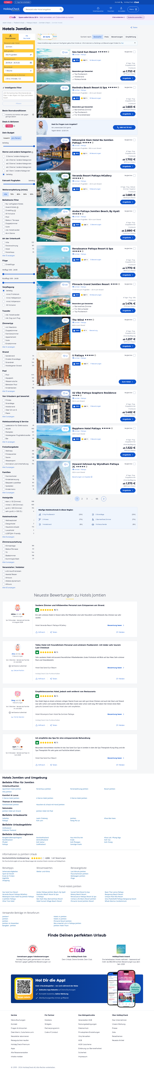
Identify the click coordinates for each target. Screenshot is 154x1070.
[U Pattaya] (53, 369)
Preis (107, 37)
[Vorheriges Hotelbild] (39, 65)
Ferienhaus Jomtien (43, 789)
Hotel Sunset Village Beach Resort (49, 901)
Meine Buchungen (18, 1020)
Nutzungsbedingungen (87, 1024)
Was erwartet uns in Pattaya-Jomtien (67, 923)
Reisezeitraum (9, 59)
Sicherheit (82, 1053)
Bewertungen (117, 37)
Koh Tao (107, 840)
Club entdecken (118, 17)
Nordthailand (7, 840)
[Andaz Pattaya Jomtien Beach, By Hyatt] (53, 225)
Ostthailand (6, 828)
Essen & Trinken (8, 876)
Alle (5, 194)
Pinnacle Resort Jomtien (63, 921)
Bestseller (98, 37)
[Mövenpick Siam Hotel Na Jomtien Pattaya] (53, 153)
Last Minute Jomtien (78, 871)
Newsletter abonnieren (20, 1036)
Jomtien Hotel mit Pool (44, 811)
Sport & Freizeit (8, 874)
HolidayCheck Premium (20, 1044)
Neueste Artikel (118, 1040)
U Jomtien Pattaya (9, 899)
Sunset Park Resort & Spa (80, 892)
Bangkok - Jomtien (9, 925)
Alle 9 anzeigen (8, 467)
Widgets (48, 1024)
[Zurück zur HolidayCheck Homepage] (11, 9)
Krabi (72, 840)
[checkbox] (18, 115)
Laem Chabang (42, 818)
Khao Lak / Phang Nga (112, 837)
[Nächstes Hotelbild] (67, 65)
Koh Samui (40, 842)
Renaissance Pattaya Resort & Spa (92, 248)
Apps (13, 1048)
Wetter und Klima (43, 871)
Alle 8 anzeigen (8, 537)
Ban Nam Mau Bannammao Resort (50, 899)
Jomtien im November (10, 923)
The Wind (78, 319)
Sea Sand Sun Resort (84, 52)
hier (122, 43)
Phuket (5, 842)
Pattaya (5, 820)
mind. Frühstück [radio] (12, 294)
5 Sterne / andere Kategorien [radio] (17, 156)
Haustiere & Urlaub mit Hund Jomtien (50, 804)
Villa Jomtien (7, 792)
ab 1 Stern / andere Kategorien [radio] (18, 171)
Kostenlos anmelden (135, 17)
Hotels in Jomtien (60, 916)
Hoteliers (48, 1020)
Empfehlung (131, 37)
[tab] (10, 37)
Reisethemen (117, 1036)
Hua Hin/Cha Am (76, 837)
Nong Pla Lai (75, 820)
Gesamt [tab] (6, 138)
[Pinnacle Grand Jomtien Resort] (53, 298)
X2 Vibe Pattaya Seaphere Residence (94, 392)
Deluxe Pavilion (19, 670)
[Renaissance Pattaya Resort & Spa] (53, 262)
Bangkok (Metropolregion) (12, 837)
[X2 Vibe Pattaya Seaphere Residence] (53, 406)
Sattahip (5, 818)
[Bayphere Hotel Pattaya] (53, 442)
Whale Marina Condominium (116, 901)
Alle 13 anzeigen (8, 256)
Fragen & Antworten (19, 1028)
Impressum (82, 1057)
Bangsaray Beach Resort (114, 894)
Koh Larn (39, 820)
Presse (114, 1028)
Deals (7, 2)
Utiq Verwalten (84, 1036)
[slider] (34, 146)
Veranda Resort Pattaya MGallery (92, 175)
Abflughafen (9, 51)
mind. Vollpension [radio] (13, 301)
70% (12, 194)
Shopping (6, 880)
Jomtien (73, 818)
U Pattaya (78, 355)
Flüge (73, 878)
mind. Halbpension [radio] (13, 298)
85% (18, 194)
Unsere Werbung (118, 1024)
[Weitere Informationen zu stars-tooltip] (32, 152)
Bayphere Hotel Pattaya (86, 428)
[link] (98, 9)
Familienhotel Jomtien (10, 804)
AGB (80, 1040)
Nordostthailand (42, 837)
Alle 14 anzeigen (8, 347)
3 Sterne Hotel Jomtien (78, 798)
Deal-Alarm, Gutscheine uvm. (22, 1032)
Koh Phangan (75, 842)
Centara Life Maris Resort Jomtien (83, 899)
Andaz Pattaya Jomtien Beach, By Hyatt (96, 211)
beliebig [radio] (9, 174)
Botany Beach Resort (78, 894)
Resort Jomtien (109, 789)
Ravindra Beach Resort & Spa (89, 87)
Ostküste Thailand (9, 830)
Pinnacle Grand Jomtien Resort (91, 284)
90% (25, 194)
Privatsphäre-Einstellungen (89, 1032)
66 (97, 499)
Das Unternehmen (119, 1020)
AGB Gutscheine (84, 1044)
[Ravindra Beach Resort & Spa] (53, 101)
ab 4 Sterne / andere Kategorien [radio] (18, 160)
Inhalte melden (17, 1057)
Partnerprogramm (52, 1028)
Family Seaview (19, 717)
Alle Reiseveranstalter (19, 1053)
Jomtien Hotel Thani (61, 925)
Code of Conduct (51, 1032)
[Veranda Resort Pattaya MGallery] (53, 189)
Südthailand (41, 844)
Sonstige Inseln (76, 844)
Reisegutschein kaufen (20, 1040)
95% (31, 194)
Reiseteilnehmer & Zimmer (14, 75)
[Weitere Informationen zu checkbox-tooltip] (33, 114)
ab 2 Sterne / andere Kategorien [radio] (18, 167)
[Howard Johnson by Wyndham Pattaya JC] (53, 477)
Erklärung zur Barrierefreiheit (90, 1048)
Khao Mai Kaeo (110, 818)
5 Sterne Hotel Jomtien (10, 798)
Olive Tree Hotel (8, 901)
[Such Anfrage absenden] (61, 9)
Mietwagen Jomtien (78, 876)
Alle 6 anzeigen (8, 417)
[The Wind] (53, 333)
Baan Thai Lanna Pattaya (114, 892)
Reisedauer (8, 67)
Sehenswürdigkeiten (10, 871)
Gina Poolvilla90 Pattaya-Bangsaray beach (120, 899)
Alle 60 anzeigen (8, 588)
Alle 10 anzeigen (8, 391)
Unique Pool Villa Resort (114, 896)
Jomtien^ (5, 916)
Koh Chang (108, 842)
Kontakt (117, 2)
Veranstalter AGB (85, 1020)
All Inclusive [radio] (11, 305)
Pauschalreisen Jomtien (79, 874)
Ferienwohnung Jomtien (79, 789)
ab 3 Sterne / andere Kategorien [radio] (18, 164)
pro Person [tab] (16, 138)
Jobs (114, 1032)
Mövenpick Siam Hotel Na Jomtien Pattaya (18, 896)
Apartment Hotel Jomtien (11, 789)
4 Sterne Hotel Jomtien (44, 798)
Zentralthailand (42, 840)
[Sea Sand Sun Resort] (53, 65)
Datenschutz (83, 1028)
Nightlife (5, 878)
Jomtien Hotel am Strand (11, 811)
